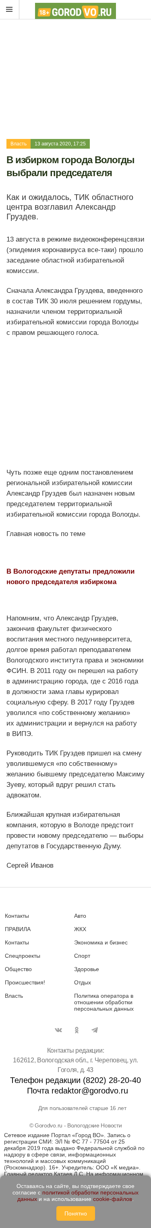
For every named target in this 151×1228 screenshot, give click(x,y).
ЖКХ (80, 929)
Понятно (75, 1213)
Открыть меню (9, 9)
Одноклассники (76, 1030)
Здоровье (86, 969)
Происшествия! (25, 982)
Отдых (82, 982)
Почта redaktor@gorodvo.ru (77, 1090)
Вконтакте (58, 1030)
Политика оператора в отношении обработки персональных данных (104, 1002)
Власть (18, 144)
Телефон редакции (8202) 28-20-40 (75, 1080)
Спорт (82, 956)
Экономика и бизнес (101, 942)
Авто (80, 916)
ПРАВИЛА (18, 929)
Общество (18, 969)
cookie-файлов (112, 1199)
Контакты (17, 916)
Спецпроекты (22, 956)
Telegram (95, 1030)
